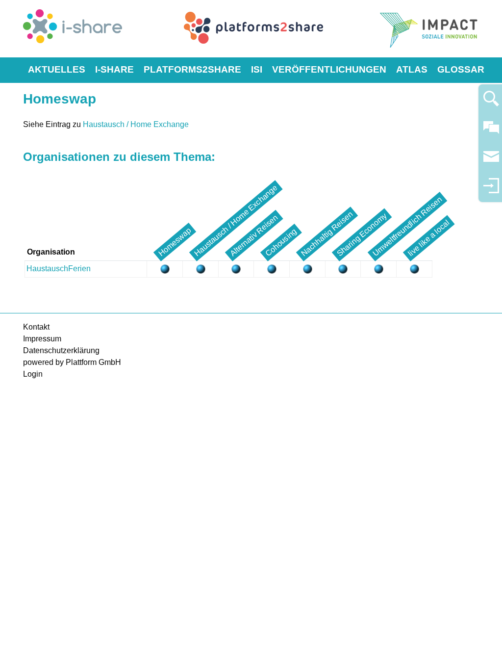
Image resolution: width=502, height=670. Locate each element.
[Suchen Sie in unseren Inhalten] (491, 103)
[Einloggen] (491, 190)
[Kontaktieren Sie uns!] (491, 132)
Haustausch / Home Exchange (136, 124)
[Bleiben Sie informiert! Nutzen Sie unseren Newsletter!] (491, 161)
